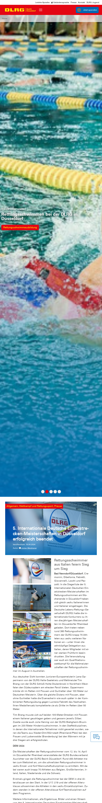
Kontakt (81, 2)
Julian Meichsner (29, 548)
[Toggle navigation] (41, 10)
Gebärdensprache (61, 2)
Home (4, 18)
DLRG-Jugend (93, 2)
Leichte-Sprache (42, 2)
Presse (73, 2)
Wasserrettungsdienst (15, 223)
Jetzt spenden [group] (90, 10)
